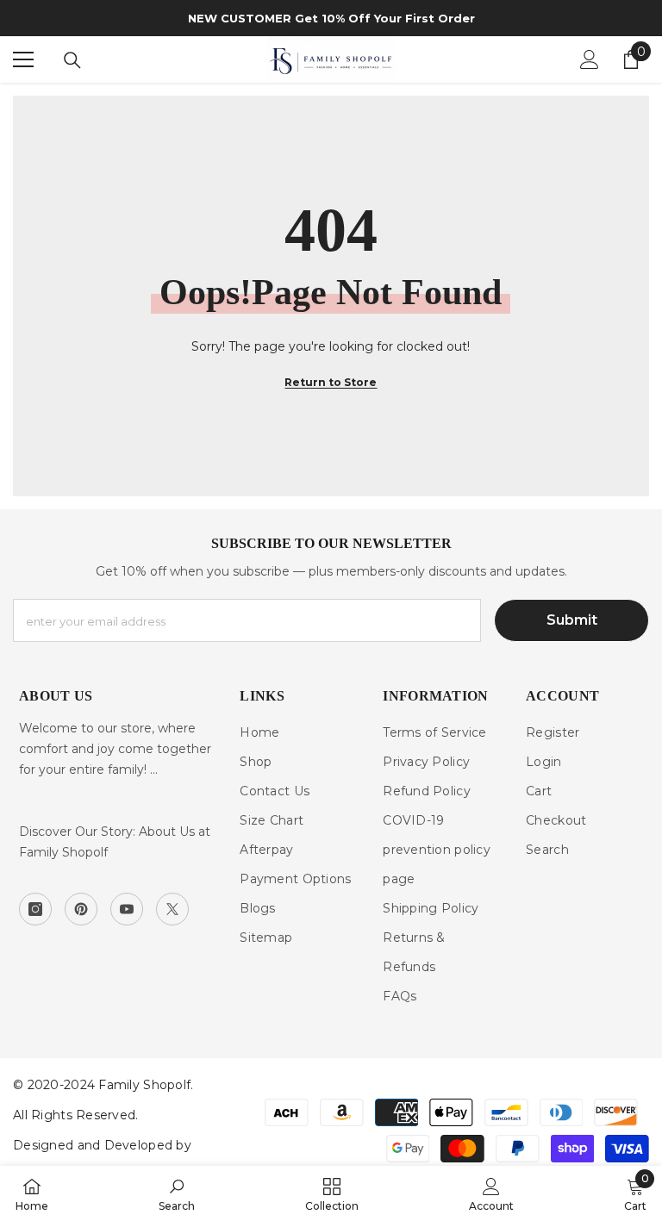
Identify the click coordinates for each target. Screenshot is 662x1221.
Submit (571, 620)
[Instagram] (35, 909)
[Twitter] (172, 909)
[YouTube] (126, 909)
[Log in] (589, 59)
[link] (177, 1193)
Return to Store (330, 382)
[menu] (23, 59)
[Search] (72, 60)
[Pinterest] (81, 909)
